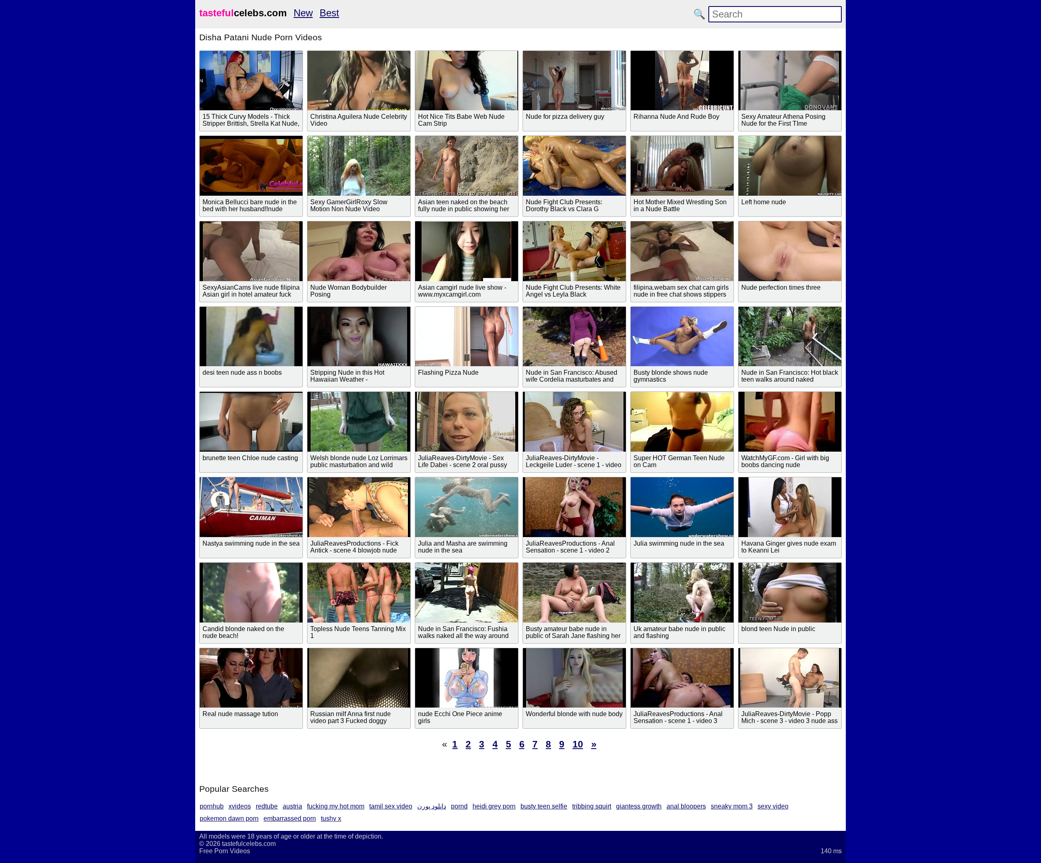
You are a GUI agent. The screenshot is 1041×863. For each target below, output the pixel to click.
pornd (459, 806)
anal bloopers (686, 806)
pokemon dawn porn (229, 818)
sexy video (773, 806)
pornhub (212, 806)
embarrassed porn (290, 818)
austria (292, 806)
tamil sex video (390, 806)
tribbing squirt (591, 806)
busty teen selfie (543, 806)
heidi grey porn (494, 806)
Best (329, 12)
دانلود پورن (431, 806)
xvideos (240, 806)
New (303, 12)
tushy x (331, 818)
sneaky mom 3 (732, 806)
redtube (267, 806)
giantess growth (639, 806)
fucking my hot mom (335, 806)
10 (578, 744)
